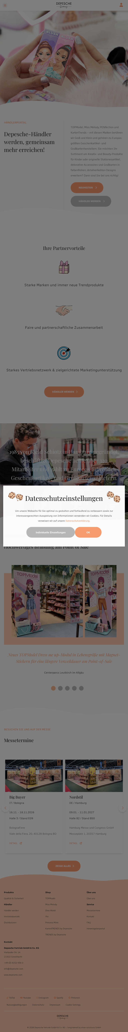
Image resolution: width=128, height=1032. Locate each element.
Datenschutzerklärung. (78, 520)
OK (88, 532)
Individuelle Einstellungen (51, 532)
